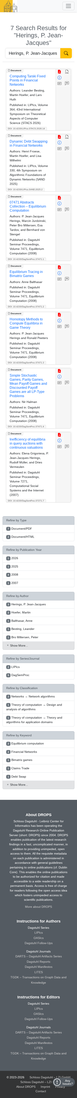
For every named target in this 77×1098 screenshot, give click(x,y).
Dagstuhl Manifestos (38, 966)
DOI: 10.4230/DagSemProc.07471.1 (26, 259)
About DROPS (26, 1086)
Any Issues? (67, 1082)
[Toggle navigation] (68, 6)
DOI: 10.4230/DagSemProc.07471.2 (26, 306)
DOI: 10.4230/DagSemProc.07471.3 (26, 362)
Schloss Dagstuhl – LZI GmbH (50, 1077)
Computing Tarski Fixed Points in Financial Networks (28, 80)
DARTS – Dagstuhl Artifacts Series (38, 956)
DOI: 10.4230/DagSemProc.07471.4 (26, 426)
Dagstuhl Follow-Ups (39, 943)
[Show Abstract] (59, 84)
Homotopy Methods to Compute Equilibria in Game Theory (26, 323)
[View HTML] (67, 72)
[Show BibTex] (67, 84)
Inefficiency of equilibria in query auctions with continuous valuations (27, 443)
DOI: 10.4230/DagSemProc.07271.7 (26, 501)
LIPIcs (38, 932)
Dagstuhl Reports (38, 961)
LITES (38, 972)
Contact (41, 1091)
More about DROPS (38, 906)
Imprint (45, 1086)
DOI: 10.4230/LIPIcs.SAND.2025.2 (25, 189)
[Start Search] (66, 53)
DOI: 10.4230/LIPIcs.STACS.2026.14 (26, 128)
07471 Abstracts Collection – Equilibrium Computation (28, 206)
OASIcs (39, 938)
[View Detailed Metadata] (59, 78)
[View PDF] (59, 72)
